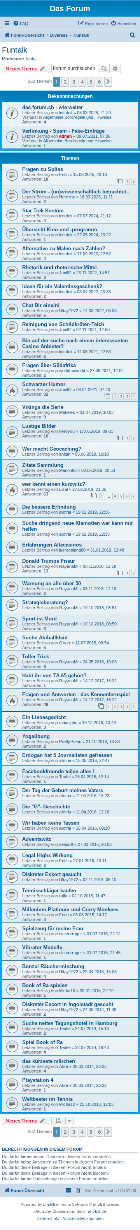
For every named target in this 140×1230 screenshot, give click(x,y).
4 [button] (82, 81)
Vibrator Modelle (42, 947)
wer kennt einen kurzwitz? (53, 484)
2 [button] (65, 81)
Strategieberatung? (45, 602)
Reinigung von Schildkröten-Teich (63, 324)
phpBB (49, 1204)
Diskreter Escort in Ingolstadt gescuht (67, 1004)
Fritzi (63, 174)
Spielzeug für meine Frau (52, 928)
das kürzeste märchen (48, 1061)
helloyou (67, 431)
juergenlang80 (72, 550)
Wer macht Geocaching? (51, 449)
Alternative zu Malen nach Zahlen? (63, 248)
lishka (31, 58)
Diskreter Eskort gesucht (51, 874)
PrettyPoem (70, 741)
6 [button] (99, 81)
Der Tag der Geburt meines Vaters (62, 790)
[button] (108, 81)
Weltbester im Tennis (47, 1099)
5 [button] (90, 81)
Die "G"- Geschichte (46, 807)
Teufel (64, 776)
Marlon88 (68, 470)
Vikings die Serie (42, 407)
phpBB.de (97, 1211)
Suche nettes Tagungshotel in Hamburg (69, 1023)
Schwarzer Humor (43, 384)
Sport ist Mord (39, 619)
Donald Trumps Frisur (48, 561)
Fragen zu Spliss (42, 169)
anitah (64, 454)
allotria (65, 512)
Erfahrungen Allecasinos (52, 545)
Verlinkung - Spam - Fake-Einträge (63, 131)
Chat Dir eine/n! (41, 305)
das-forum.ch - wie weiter (52, 107)
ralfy (63, 895)
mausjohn (68, 722)
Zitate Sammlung (42, 465)
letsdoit (65, 112)
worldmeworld (72, 370)
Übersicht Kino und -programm (59, 229)
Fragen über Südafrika (49, 365)
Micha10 (67, 990)
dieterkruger (70, 933)
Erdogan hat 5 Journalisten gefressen (67, 755)
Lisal (63, 489)
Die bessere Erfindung (49, 507)
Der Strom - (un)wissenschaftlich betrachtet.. (75, 192)
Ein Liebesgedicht (44, 717)
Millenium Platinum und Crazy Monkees (70, 909)
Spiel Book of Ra (42, 1042)
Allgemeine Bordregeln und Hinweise (77, 117)
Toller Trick (35, 656)
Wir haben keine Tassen (50, 823)
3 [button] (73, 81)
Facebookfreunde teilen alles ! (58, 771)
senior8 (66, 844)
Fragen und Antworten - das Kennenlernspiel (76, 694)
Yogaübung (36, 736)
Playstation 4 (37, 1080)
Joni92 (65, 272)
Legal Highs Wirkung (47, 855)
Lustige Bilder (39, 426)
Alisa (63, 1066)
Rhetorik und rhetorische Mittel (59, 267)
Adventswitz (36, 839)
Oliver (64, 643)
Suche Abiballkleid (45, 638)
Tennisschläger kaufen (49, 890)
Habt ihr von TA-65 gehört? (54, 675)
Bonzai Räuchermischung (53, 966)
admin (65, 136)
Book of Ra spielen (45, 985)
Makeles (67, 412)
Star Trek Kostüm (43, 211)
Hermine (67, 197)
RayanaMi (68, 566)
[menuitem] (20, 23)
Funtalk (14, 50)
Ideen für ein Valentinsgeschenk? (62, 286)
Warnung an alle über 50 (51, 583)
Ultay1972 (68, 310)
